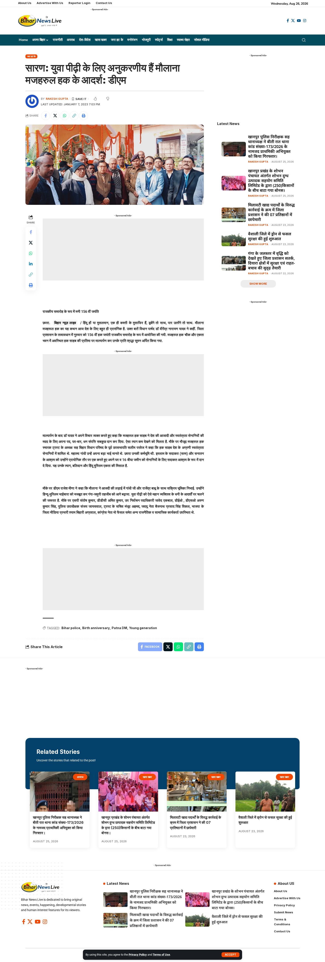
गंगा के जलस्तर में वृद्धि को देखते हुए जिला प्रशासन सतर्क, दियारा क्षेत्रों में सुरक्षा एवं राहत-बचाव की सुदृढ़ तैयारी (271, 261)
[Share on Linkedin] (30, 264)
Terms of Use (161, 954)
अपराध (80, 777)
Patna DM (119, 628)
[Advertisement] (171, 22)
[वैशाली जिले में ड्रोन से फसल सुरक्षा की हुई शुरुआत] (234, 239)
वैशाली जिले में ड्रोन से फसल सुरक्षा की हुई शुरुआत (269, 236)
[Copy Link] (74, 115)
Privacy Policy (138, 954)
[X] (293, 21)
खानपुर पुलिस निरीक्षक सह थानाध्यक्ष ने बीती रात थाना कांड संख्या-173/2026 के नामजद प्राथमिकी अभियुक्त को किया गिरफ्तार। (269, 146)
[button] (230, 954)
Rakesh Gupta (57, 98)
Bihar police (70, 628)
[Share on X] (55, 115)
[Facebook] (288, 21)
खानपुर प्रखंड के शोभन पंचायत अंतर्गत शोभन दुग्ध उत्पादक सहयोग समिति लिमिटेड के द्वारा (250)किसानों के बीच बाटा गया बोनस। (271, 180)
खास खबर (147, 777)
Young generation (143, 628)
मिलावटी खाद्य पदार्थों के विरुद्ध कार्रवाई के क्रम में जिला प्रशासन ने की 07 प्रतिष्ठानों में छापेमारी (271, 212)
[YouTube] (299, 21)
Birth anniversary (96, 628)
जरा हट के (31, 56)
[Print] (83, 115)
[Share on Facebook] (45, 115)
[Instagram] (304, 21)
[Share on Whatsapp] (64, 115)
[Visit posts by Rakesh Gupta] (32, 101)
